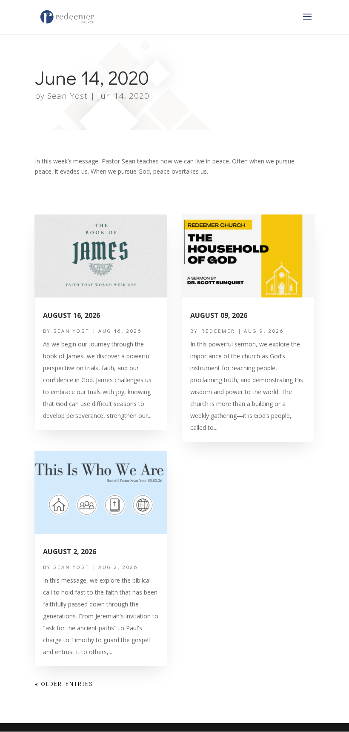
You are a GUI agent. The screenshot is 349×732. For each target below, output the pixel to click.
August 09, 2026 (218, 315)
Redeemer (218, 330)
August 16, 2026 (71, 315)
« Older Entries (64, 684)
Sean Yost (67, 95)
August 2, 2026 (69, 551)
